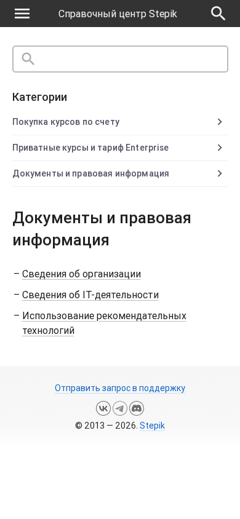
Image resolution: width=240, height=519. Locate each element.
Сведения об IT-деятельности (90, 294)
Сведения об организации (81, 273)
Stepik (152, 425)
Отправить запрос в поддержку (120, 388)
